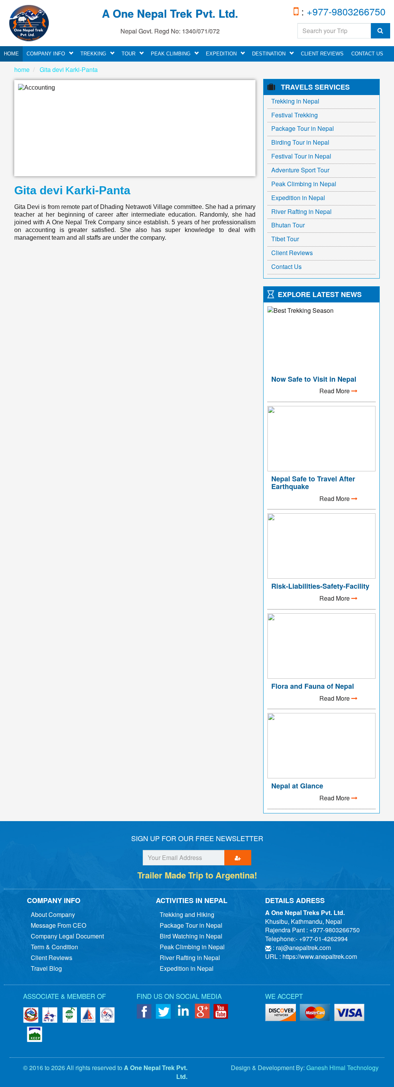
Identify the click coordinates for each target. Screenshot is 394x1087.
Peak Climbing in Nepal (303, 183)
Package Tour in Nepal (302, 128)
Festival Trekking (294, 114)
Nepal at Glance (297, 786)
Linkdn (182, 1011)
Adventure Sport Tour (300, 169)
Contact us (367, 54)
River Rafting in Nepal (301, 211)
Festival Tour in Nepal (301, 156)
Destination (268, 54)
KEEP (34, 1034)
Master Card (349, 1013)
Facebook (144, 1011)
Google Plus (202, 1011)
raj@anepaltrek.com (303, 947)
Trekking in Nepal (295, 101)
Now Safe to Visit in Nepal (313, 379)
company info (46, 54)
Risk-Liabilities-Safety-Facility (320, 586)
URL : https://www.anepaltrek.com (311, 956)
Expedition (221, 54)
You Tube (221, 1011)
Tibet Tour (285, 238)
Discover (315, 1013)
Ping (280, 1013)
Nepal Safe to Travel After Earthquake (313, 482)
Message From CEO (58, 925)
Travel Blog (46, 968)
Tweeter (163, 1011)
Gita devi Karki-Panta (68, 69)
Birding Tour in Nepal (300, 142)
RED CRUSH (107, 1015)
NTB (50, 1015)
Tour (128, 54)
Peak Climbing (170, 54)
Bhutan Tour (288, 224)
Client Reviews (322, 54)
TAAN (69, 1015)
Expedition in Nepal (298, 197)
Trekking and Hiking (187, 914)
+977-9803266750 (345, 11)
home (11, 54)
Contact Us (286, 266)
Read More (335, 390)
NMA (88, 1015)
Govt (30, 1015)
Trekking (93, 54)
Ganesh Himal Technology (342, 1067)
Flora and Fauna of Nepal (312, 686)
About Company (53, 914)
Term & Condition (54, 946)
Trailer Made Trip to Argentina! (197, 875)
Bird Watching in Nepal (191, 936)
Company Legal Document (67, 936)
